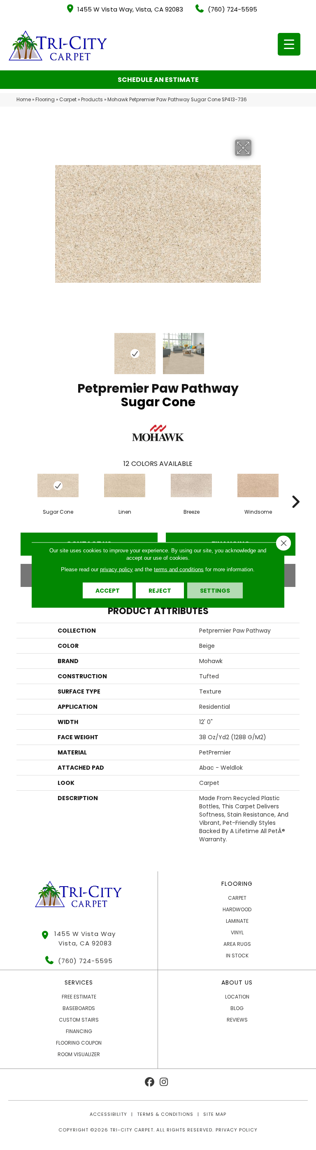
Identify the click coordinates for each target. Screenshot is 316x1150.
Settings (215, 591)
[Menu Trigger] (289, 44)
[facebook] (150, 1082)
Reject (160, 591)
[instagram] (164, 1082)
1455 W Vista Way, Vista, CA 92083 (130, 9)
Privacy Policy (237, 1130)
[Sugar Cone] (58, 485)
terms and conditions (179, 569)
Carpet (68, 99)
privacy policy (116, 569)
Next (257, 349)
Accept (107, 591)
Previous (59, 349)
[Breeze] (191, 485)
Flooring (45, 99)
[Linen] (124, 485)
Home (23, 99)
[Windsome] (258, 485)
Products (92, 99)
